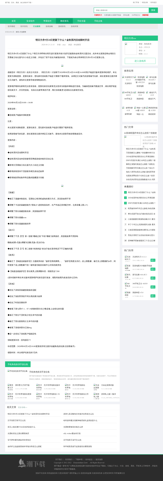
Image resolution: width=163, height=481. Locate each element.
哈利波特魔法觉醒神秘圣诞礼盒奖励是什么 (80, 420)
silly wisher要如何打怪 (72, 433)
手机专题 (81, 21)
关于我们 (58, 459)
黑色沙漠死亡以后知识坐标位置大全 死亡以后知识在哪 (141, 235)
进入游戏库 (140, 60)
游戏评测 (74, 26)
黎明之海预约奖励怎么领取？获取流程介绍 (139, 164)
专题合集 (145, 2)
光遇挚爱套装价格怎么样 (73, 427)
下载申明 (79, 459)
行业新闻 (36, 26)
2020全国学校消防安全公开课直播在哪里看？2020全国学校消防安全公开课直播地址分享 (139, 156)
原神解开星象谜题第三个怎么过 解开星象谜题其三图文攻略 (141, 240)
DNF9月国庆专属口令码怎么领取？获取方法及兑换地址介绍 (139, 160)
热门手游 (136, 2)
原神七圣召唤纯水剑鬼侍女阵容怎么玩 (78, 414)
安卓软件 (30, 21)
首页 (14, 21)
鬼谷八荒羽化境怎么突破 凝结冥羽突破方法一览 (139, 172)
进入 (153, 260)
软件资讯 (24, 26)
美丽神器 (145, 15)
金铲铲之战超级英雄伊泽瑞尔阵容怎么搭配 (25, 446)
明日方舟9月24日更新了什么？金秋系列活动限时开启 (29, 414)
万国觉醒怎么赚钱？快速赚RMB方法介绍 (139, 152)
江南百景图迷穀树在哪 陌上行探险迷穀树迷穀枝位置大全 (141, 230)
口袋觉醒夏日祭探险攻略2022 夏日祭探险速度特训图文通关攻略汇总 (141, 219)
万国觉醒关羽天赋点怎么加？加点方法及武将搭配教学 (139, 168)
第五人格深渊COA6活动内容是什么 (21, 427)
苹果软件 (47, 21)
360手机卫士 (136, 15)
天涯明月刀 (98, 15)
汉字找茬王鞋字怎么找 (16, 420)
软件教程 (11, 26)
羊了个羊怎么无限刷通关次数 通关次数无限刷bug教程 (141, 224)
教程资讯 (64, 21)
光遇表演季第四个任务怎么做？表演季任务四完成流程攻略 (139, 175)
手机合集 (98, 21)
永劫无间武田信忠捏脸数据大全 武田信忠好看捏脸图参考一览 (139, 179)
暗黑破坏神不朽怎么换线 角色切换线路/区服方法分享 (141, 208)
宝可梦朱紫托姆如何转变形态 (19, 440)
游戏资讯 (61, 26)
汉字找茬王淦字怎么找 (72, 440)
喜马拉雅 (126, 15)
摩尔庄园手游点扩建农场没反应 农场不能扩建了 (141, 214)
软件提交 (154, 2)
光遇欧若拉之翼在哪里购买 (18, 433)
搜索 (153, 10)
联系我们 (68, 459)
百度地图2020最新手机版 (112, 15)
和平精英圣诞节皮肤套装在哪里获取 (77, 446)
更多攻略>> (22, 407)
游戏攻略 (49, 26)
